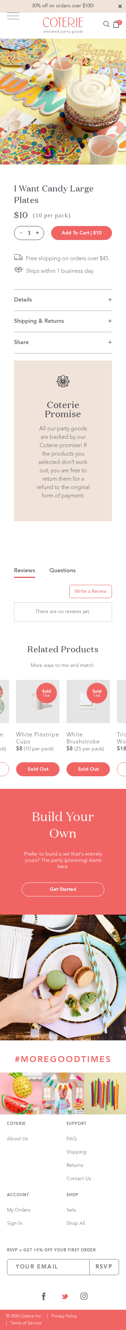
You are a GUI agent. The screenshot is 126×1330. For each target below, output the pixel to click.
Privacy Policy (64, 1316)
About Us (17, 1138)
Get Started (63, 889)
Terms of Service (26, 1323)
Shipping (76, 1152)
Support (76, 1124)
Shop (72, 1195)
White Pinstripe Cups (37, 738)
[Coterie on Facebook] (43, 1298)
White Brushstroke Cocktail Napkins (83, 738)
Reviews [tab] (24, 571)
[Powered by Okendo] (31, 594)
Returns (74, 1165)
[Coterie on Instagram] (84, 1298)
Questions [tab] (62, 571)
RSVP (104, 1267)
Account (18, 1195)
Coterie (16, 1124)
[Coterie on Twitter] (64, 1298)
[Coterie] (63, 25)
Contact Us (78, 1178)
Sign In (14, 1223)
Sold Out (38, 769)
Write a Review (91, 591)
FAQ (71, 1138)
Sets (71, 1210)
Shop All (75, 1223)
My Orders (18, 1210)
